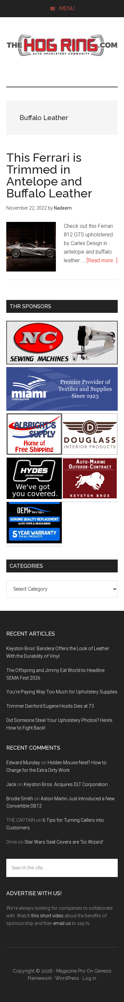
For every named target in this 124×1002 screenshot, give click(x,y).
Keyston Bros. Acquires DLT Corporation (66, 784)
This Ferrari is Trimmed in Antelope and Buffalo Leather (49, 175)
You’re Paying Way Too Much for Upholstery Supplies (61, 691)
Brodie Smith (19, 798)
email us (62, 923)
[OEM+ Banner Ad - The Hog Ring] (34, 541)
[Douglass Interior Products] (89, 453)
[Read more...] (102, 260)
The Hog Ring (62, 45)
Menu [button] (67, 8)
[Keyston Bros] (89, 497)
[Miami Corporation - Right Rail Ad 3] (62, 409)
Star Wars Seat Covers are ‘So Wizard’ (63, 842)
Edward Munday (23, 762)
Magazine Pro (70, 971)
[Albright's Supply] (34, 453)
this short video (47, 915)
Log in (89, 978)
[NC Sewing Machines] (62, 362)
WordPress (67, 978)
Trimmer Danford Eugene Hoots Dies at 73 (50, 706)
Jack (11, 784)
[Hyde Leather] (34, 497)
